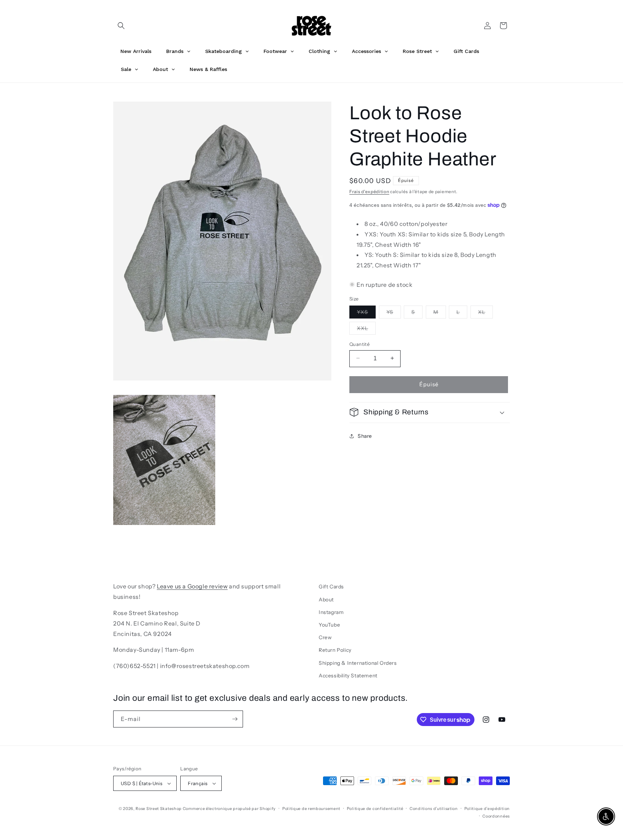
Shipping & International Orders (358, 663)
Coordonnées (496, 816)
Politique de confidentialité (375, 808)
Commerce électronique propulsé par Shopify (229, 808)
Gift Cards (331, 586)
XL (485, 313)
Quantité (359, 344)
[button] (121, 26)
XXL (366, 329)
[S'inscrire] (235, 719)
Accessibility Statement (348, 675)
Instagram (331, 612)
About (326, 599)
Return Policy (335, 650)
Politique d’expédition (487, 808)
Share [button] (365, 435)
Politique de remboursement (311, 808)
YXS (366, 313)
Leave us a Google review (192, 586)
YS (393, 313)
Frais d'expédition (369, 191)
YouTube (329, 625)
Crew (325, 637)
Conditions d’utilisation (434, 808)
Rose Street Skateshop (159, 808)
